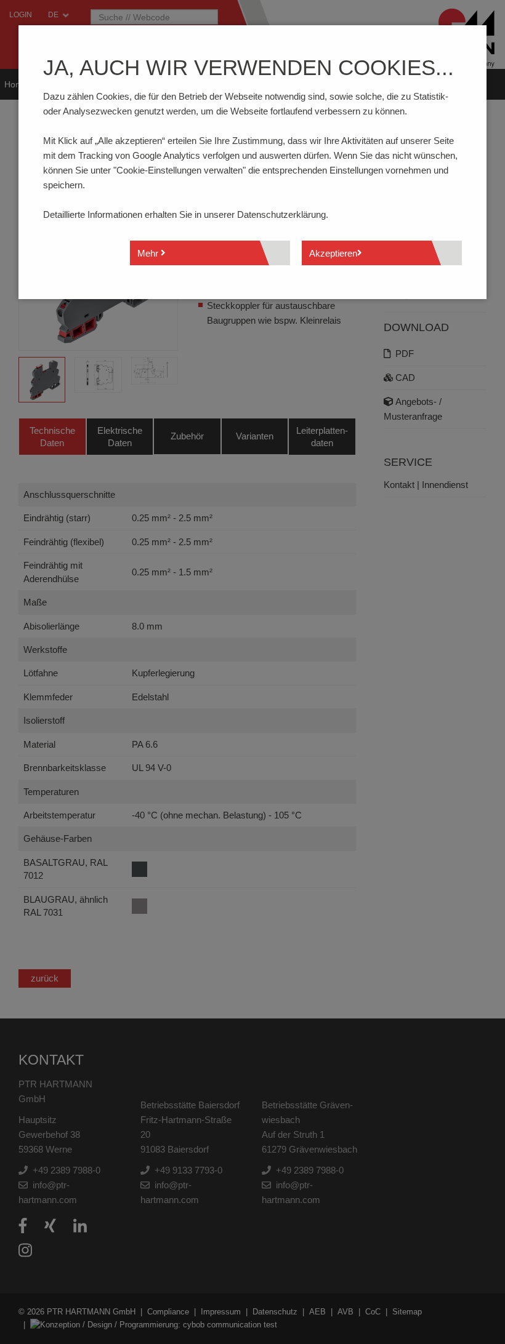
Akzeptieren (333, 253)
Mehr (149, 253)
